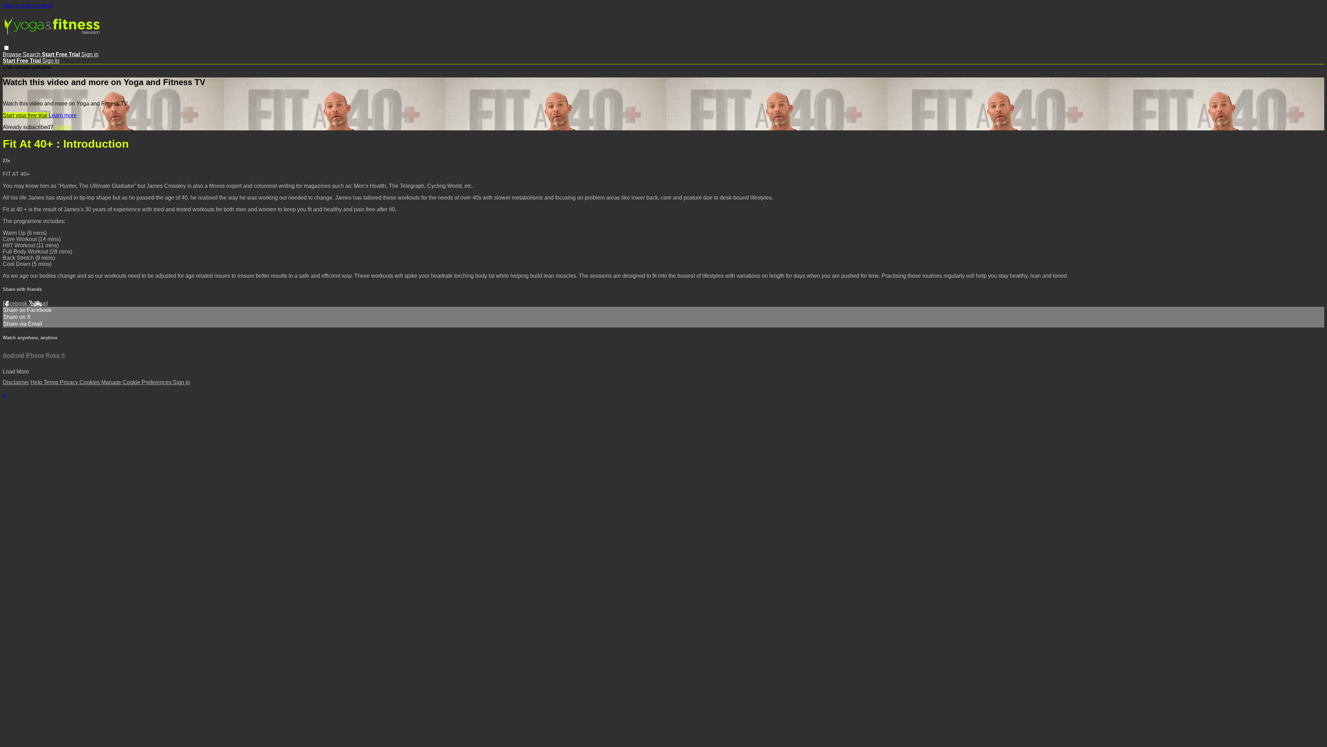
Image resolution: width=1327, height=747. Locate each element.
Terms (52, 382)
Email (41, 303)
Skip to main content (28, 6)
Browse (13, 54)
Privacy (69, 382)
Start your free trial (26, 115)
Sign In (50, 61)
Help (37, 382)
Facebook (16, 303)
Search (32, 54)
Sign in (89, 54)
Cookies (90, 382)
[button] (6, 48)
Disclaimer (16, 382)
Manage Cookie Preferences (137, 382)
